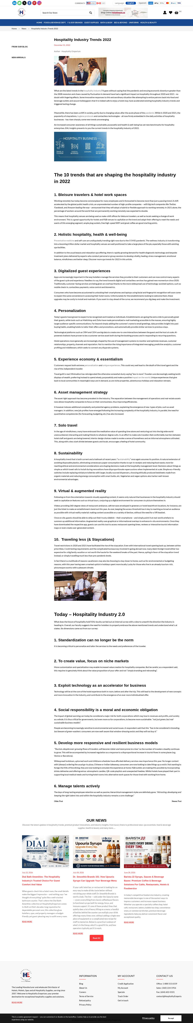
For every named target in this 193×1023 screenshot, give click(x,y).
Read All (96, 938)
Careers (82, 992)
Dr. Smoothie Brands (105, 893)
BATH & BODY (106, 22)
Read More (17, 1002)
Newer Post (176, 801)
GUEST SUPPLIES (91, 22)
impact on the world (141, 377)
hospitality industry (92, 90)
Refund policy (85, 1000)
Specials (121, 992)
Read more (27, 922)
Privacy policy (148, 1018)
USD (93, 3)
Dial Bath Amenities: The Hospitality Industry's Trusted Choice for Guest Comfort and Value (41, 881)
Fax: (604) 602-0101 (165, 992)
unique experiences (111, 365)
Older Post (58, 801)
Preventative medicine (64, 240)
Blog (81, 983)
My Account (123, 988)
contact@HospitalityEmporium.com (171, 996)
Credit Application (126, 983)
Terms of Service (86, 996)
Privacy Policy (85, 1004)
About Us (83, 988)
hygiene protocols (85, 116)
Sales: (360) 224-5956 (166, 988)
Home (14, 28)
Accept (171, 1018)
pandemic (149, 112)
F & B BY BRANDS (75, 22)
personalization (91, 365)
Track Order (123, 996)
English (130, 3)
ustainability (124, 459)
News (24, 28)
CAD (103, 3)
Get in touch (123, 1000)
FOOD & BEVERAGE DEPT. (55, 22)
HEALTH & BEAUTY (148, 22)
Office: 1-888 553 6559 (166, 983)
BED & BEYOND (120, 22)
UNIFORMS (134, 22)
